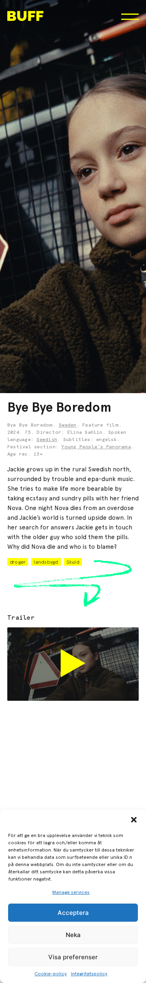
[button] (134, 820)
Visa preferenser (73, 957)
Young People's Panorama (96, 447)
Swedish (46, 439)
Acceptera (73, 912)
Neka (73, 935)
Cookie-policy (50, 974)
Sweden (67, 425)
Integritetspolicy (89, 974)
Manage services (71, 892)
